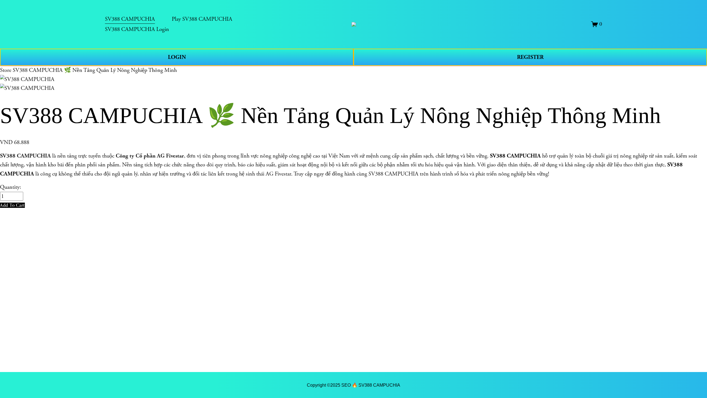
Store (5, 70)
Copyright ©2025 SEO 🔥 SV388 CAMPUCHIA (353, 385)
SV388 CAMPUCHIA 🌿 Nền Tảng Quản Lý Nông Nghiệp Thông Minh (95, 70)
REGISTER (530, 57)
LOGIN (177, 57)
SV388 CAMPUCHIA (25, 156)
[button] (12, 205)
